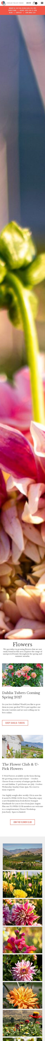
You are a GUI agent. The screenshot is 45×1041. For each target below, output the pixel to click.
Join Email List (30, 13)
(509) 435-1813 (31, 8)
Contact (19, 13)
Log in (28, 3)
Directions (12, 10)
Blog (11, 13)
